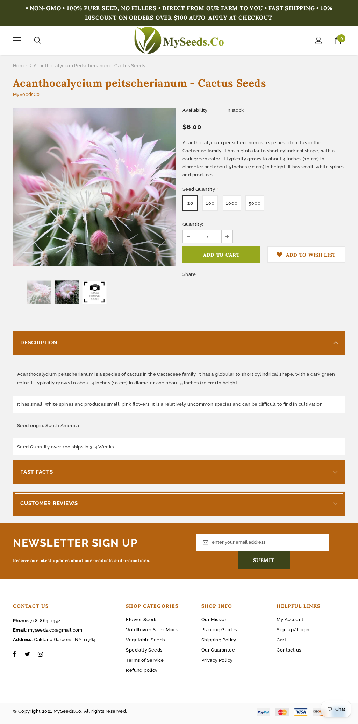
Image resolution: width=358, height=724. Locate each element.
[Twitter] (27, 654)
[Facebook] (14, 654)
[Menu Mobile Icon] (17, 40)
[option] (94, 187)
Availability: (195, 110)
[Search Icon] (37, 40)
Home (20, 65)
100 (210, 203)
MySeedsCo (26, 94)
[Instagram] (40, 654)
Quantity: (192, 224)
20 (190, 203)
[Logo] (179, 40)
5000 (255, 203)
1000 (232, 203)
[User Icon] (318, 40)
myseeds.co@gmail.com (55, 630)
